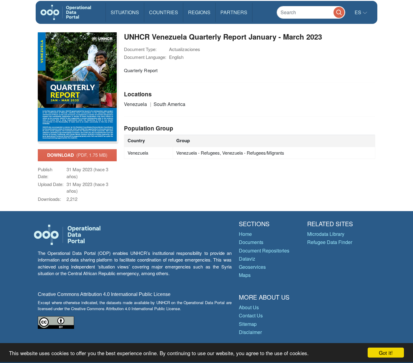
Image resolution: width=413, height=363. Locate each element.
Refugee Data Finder (329, 242)
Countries (163, 12)
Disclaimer (250, 332)
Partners (233, 12)
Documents (251, 242)
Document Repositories (264, 250)
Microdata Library (325, 233)
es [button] (359, 12)
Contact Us (251, 315)
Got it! (386, 352)
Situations (125, 12)
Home (245, 233)
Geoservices (252, 266)
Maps (245, 274)
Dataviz (247, 258)
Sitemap (248, 323)
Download (77, 155)
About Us (249, 307)
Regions (199, 12)
